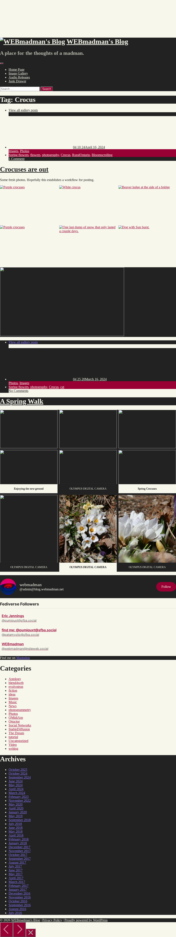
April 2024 (16, 789)
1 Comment (16, 159)
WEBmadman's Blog (25, 920)
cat (62, 387)
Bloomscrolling (102, 155)
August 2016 (17, 909)
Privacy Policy (52, 920)
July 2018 (15, 824)
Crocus (65, 155)
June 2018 (16, 827)
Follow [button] (166, 586)
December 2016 (19, 893)
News (13, 706)
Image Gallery (18, 73)
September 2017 (20, 858)
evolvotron (16, 686)
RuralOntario (81, 155)
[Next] (19, 929)
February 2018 (19, 839)
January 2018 (18, 843)
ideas (12, 694)
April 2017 (16, 878)
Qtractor (14, 721)
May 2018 (16, 831)
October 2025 (18, 769)
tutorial (13, 737)
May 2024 (16, 785)
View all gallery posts (23, 110)
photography (50, 155)
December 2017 (19, 847)
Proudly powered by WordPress (86, 920)
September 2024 (20, 777)
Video (13, 745)
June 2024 (16, 781)
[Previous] (6, 929)
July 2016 (15, 913)
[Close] (31, 933)
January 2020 (18, 812)
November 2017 (20, 851)
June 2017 (16, 870)
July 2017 (15, 866)
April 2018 (16, 835)
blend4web (16, 683)
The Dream (16, 733)
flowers (35, 155)
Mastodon (23, 658)
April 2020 (16, 808)
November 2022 (20, 800)
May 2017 (16, 874)
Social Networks (20, 725)
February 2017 (19, 886)
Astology (15, 679)
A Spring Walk (21, 401)
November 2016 (20, 897)
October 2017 (18, 855)
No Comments (18, 391)
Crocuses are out (24, 169)
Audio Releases (19, 77)
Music (13, 702)
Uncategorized (18, 741)
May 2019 (16, 816)
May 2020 (16, 804)
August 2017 (17, 862)
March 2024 (17, 793)
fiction (13, 690)
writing (13, 748)
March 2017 (17, 882)
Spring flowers (19, 155)
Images (13, 151)
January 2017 (18, 889)
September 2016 (20, 905)
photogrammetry (20, 710)
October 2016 (18, 901)
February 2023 (19, 797)
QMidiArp (16, 717)
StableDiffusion (19, 729)
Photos (24, 151)
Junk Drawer (17, 81)
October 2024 (18, 773)
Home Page (16, 69)
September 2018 (20, 820)
